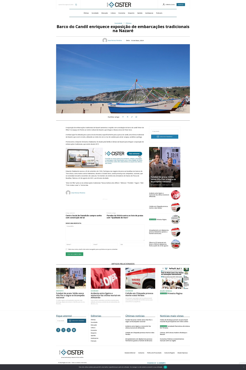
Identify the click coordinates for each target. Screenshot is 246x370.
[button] (76, 4)
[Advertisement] (105, 204)
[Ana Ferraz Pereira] (105, 40)
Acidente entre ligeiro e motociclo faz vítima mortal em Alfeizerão (159, 194)
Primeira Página (161, 219)
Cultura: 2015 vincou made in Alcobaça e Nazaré (173, 333)
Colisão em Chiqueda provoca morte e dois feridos (158, 207)
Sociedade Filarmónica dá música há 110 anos (175, 327)
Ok (165, 367)
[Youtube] (74, 330)
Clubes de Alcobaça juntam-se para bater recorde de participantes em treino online (174, 320)
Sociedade (118, 23)
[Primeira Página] (175, 219)
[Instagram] (63, 330)
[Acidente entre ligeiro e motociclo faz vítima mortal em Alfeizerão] (175, 195)
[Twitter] (127, 117)
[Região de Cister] (118, 4)
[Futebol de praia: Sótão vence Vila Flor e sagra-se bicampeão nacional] (164, 167)
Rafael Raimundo (156, 185)
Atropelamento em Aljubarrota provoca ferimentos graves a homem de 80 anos (159, 231)
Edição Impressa (166, 291)
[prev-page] (173, 150)
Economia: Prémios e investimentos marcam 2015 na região (172, 340)
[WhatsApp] (136, 117)
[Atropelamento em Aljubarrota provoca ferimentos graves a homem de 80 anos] (175, 232)
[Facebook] (123, 117)
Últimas (129, 23)
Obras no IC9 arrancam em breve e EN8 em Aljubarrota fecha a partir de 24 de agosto (158, 244)
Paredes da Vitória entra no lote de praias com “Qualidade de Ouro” (125, 217)
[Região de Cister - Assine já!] (105, 158)
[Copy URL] (132, 117)
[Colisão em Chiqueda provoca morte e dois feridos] (175, 207)
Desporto (59, 291)
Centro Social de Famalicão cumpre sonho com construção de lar (84, 217)
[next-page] (177, 150)
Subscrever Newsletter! (166, 136)
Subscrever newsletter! (78, 320)
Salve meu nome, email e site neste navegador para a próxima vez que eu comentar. (93, 249)
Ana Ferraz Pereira (115, 40)
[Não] (244, 367)
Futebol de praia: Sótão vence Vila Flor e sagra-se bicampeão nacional (163, 179)
